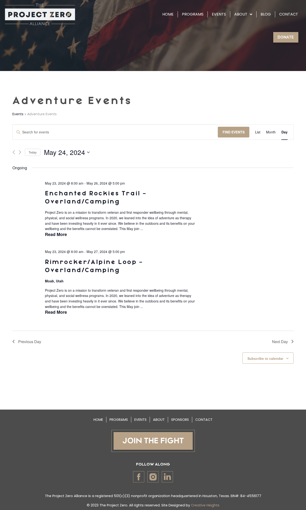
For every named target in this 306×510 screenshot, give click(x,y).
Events (17, 114)
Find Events (234, 132)
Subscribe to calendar (265, 358)
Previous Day (29, 341)
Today (33, 152)
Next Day (280, 341)
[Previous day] (13, 152)
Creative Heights (205, 505)
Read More (56, 234)
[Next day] (20, 152)
